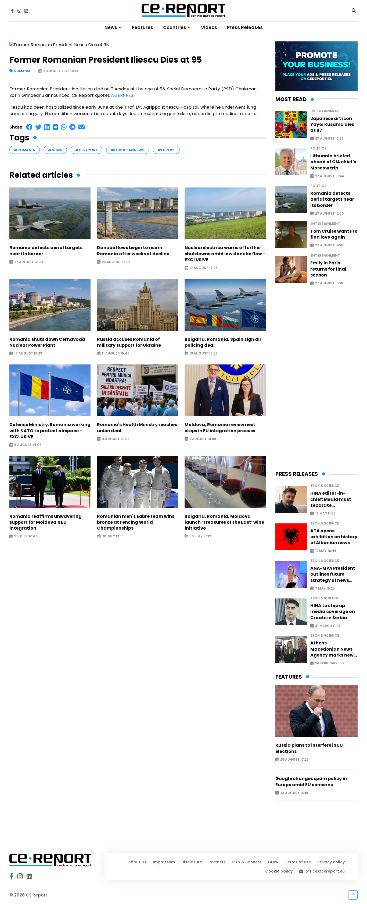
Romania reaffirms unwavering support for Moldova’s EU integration (45, 522)
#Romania (24, 150)
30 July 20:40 (26, 536)
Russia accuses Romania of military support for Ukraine (129, 342)
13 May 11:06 (325, 514)
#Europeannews (128, 150)
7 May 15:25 (325, 588)
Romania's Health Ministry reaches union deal (137, 428)
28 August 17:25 (294, 759)
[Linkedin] (26, 11)
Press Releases (245, 27)
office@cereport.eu (325, 871)
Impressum (164, 862)
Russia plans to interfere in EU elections (309, 748)
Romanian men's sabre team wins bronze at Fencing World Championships (135, 522)
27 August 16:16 (329, 283)
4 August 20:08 (115, 439)
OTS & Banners (246, 862)
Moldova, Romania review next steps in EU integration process (220, 428)
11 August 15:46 (115, 354)
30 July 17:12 (200, 536)
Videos (209, 27)
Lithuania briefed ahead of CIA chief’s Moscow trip (333, 162)
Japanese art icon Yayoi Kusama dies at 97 (332, 125)
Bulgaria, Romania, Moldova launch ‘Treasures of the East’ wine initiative (224, 522)
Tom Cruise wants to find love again (334, 234)
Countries (175, 27)
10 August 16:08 (203, 354)
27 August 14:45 (329, 245)
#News (55, 150)
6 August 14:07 (27, 445)
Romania (22, 71)
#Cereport (86, 150)
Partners (217, 862)
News (111, 27)
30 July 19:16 (113, 536)
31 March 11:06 (328, 626)
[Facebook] (12, 11)
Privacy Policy (331, 862)
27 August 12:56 (329, 139)
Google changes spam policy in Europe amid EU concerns (311, 782)
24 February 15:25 (331, 663)
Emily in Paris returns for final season (328, 269)
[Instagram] (19, 11)
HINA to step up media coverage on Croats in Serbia (332, 612)
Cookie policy (279, 871)
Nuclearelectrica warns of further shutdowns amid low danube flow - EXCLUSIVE (225, 254)
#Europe (166, 150)
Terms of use (298, 862)
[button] (29, 127)
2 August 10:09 (202, 439)
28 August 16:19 (294, 793)
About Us (137, 862)
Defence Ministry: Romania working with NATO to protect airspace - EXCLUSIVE (50, 431)
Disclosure (191, 862)
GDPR (273, 862)
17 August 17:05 (203, 268)
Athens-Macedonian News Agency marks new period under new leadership (332, 649)
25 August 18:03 (116, 262)
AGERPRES (122, 95)
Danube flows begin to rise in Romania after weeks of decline (133, 251)
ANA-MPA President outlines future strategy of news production (332, 574)
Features (142, 27)
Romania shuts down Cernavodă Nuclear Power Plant (47, 342)
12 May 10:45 (325, 551)
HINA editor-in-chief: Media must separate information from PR (333, 499)
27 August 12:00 (28, 262)
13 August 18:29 (28, 354)
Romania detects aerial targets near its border (45, 251)
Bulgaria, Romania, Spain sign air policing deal (223, 342)
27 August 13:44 (329, 176)
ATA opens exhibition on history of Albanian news (333, 537)
